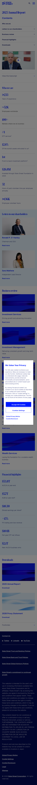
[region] (18, 392)
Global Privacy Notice (13, 416)
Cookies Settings (18, 410)
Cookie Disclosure (12, 419)
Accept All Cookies (18, 405)
